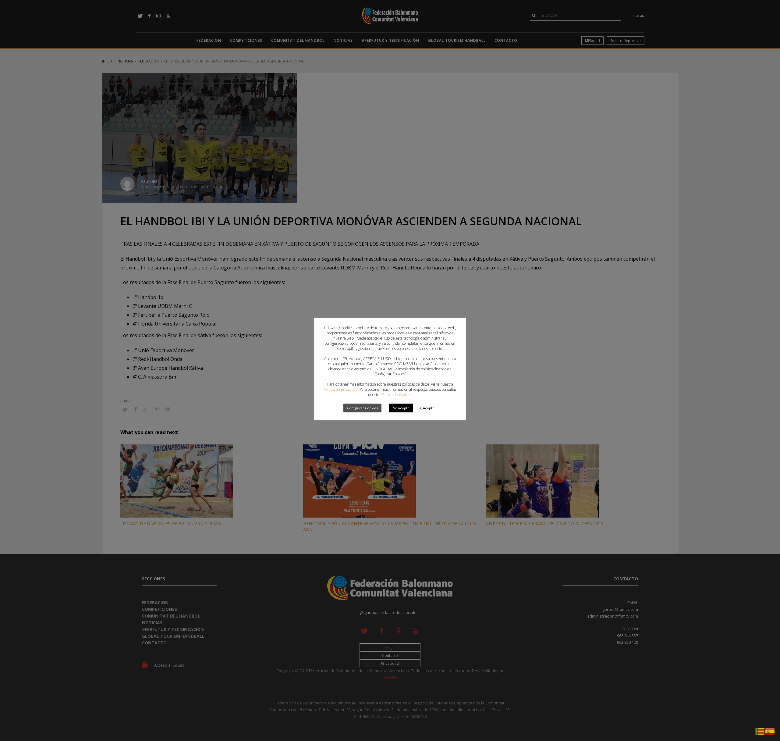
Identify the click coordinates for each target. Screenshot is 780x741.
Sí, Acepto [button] (426, 408)
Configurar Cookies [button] (362, 408)
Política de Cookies (396, 394)
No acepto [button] (401, 408)
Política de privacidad (341, 389)
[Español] (770, 731)
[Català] (760, 731)
